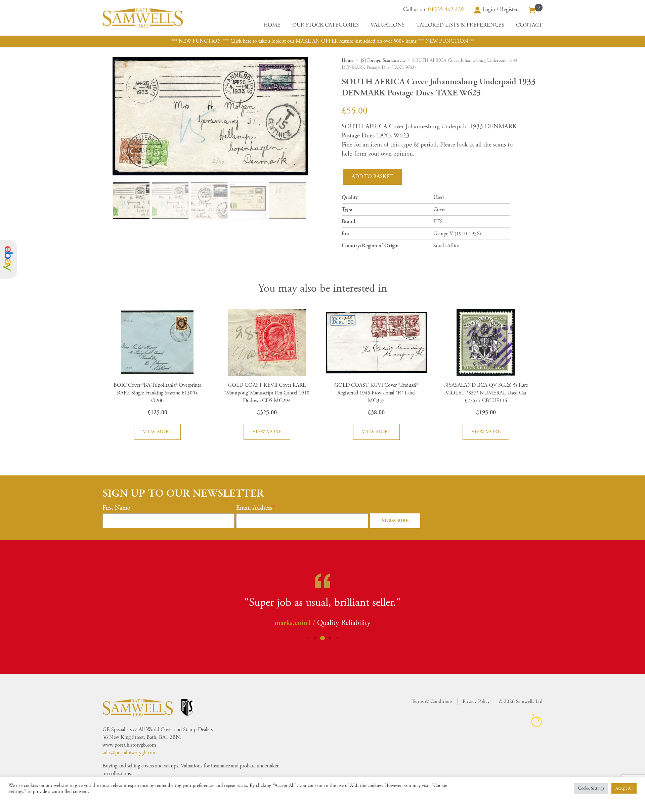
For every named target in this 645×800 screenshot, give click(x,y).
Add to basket (372, 176)
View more (157, 431)
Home (272, 25)
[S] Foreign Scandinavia (383, 60)
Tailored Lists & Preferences (460, 25)
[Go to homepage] (142, 18)
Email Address (254, 508)
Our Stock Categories (325, 25)
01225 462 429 (446, 9)
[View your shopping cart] (532, 9)
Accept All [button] (624, 788)
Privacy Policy (476, 701)
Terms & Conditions (432, 701)
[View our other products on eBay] (8, 259)
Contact (529, 25)
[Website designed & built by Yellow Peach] (537, 720)
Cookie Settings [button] (591, 788)
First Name (116, 508)
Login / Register (500, 9)
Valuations (387, 25)
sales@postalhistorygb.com (129, 752)
